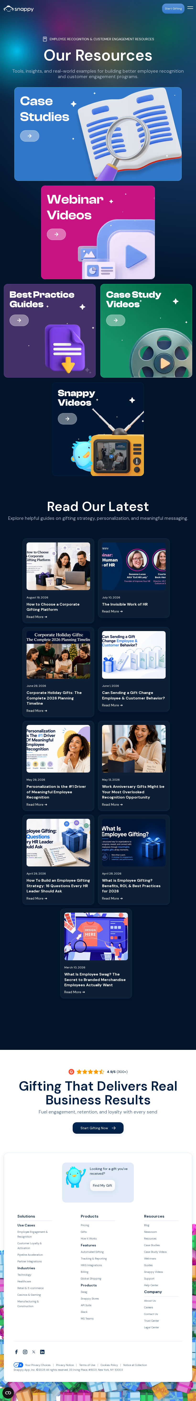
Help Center (151, 1285)
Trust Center (151, 1320)
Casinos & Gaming (29, 1294)
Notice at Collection (135, 1365)
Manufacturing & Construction (28, 1304)
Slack (84, 1312)
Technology (24, 1274)
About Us (150, 1300)
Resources (150, 1238)
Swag (84, 1292)
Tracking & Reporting (94, 1258)
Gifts (84, 1232)
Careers (148, 1307)
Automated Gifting (92, 1252)
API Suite (86, 1305)
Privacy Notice (65, 1365)
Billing (84, 1272)
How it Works (89, 1238)
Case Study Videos (155, 1252)
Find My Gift (102, 1185)
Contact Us (151, 1314)
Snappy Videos (153, 1272)
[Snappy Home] (18, 9)
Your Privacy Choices (38, 1365)
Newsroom (150, 1232)
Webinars (150, 1258)
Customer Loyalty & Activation (29, 1246)
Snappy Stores (90, 1298)
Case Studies (152, 1245)
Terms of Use (87, 1365)
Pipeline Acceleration (30, 1254)
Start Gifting (173, 8)
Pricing (85, 1225)
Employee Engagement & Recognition (32, 1234)
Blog (146, 1225)
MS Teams (87, 1318)
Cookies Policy (109, 1365)
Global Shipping (91, 1278)
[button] (189, 8)
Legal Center (151, 1327)
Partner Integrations (29, 1261)
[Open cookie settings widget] (8, 1393)
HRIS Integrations (91, 1265)
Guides (148, 1265)
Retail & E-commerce (30, 1288)
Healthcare (24, 1281)
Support (149, 1278)
